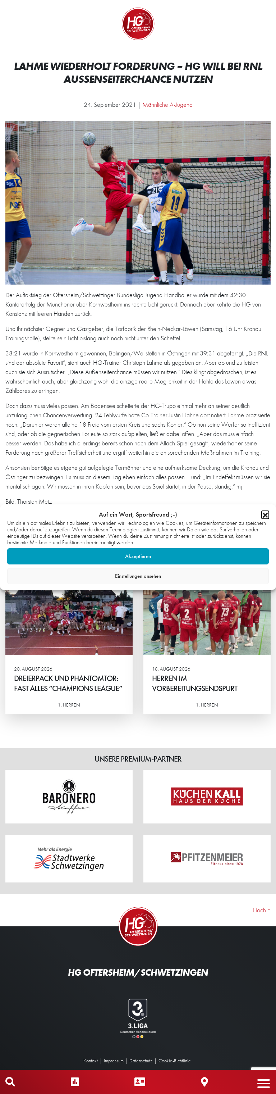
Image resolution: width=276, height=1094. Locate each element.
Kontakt (90, 1060)
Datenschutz (140, 1060)
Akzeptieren (138, 556)
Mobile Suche (10, 1082)
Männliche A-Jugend (167, 104)
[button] (265, 514)
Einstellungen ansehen (138, 576)
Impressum (114, 1060)
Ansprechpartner (139, 1082)
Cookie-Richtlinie (174, 1060)
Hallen (204, 1082)
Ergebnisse (75, 1082)
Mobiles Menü (267, 1082)
